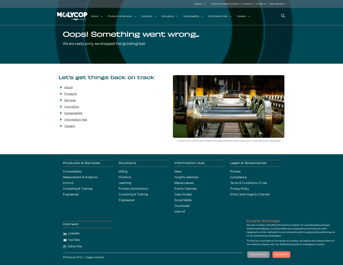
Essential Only (258, 254)
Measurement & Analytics (80, 177)
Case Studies (183, 194)
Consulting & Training (77, 189)
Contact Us (260, 4)
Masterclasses (184, 183)
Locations (247, 4)
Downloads (182, 206)
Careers (241, 16)
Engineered (71, 194)
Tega (90, 257)
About (95, 16)
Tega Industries (277, 4)
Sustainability (191, 16)
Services (70, 100)
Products (70, 94)
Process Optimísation (133, 189)
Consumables (72, 171)
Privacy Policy (239, 189)
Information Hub (218, 16)
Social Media (183, 200)
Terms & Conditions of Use (248, 183)
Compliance (238, 177)
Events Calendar (185, 189)
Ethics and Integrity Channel (225, 4)
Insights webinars (186, 177)
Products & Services (120, 16)
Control (68, 183)
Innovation (168, 16)
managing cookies (313, 244)
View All (179, 211)
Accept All (281, 254)
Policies (235, 171)
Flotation (125, 177)
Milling (123, 171)
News (178, 171)
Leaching (125, 183)
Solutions (146, 16)
